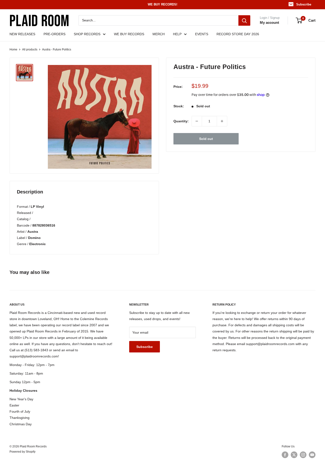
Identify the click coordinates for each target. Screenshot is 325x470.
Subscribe (303, 4)
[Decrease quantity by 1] (197, 121)
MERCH (159, 34)
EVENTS (201, 34)
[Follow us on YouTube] (312, 454)
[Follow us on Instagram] (303, 454)
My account (269, 22)
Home (13, 49)
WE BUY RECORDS (129, 34)
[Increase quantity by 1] (222, 121)
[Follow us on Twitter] (294, 454)
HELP (177, 34)
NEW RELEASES (22, 34)
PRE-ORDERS (54, 34)
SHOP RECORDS (87, 34)
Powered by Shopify (22, 451)
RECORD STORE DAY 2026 (238, 34)
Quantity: (181, 121)
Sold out (206, 139)
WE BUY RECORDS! (162, 4)
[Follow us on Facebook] (285, 454)
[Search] (244, 20)
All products (29, 49)
